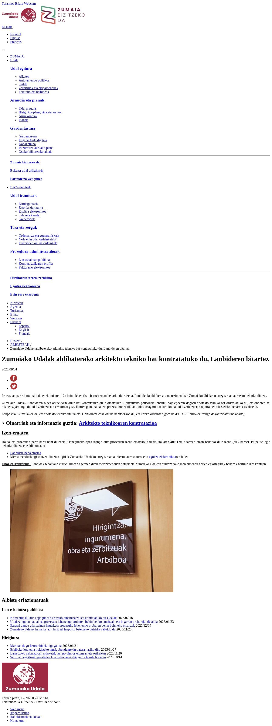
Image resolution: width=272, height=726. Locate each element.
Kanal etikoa (27, 144)
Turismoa (8, 3)
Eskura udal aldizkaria (26, 170)
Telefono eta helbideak (34, 92)
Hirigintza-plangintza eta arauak (40, 112)
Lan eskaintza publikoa (34, 260)
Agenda (15, 307)
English (15, 38)
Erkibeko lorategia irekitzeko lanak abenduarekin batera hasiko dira (55, 649)
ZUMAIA (17, 56)
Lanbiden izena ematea (25, 453)
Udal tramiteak (23, 195)
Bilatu (19, 3)
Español (15, 34)
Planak (23, 120)
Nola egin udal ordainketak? (38, 239)
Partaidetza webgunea (26, 179)
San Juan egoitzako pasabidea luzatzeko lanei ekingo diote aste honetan (58, 657)
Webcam (30, 3)
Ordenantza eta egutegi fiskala (39, 235)
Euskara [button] (7, 27)
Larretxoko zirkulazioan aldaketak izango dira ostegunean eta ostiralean (58, 653)
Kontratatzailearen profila (36, 263)
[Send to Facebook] (13, 380)
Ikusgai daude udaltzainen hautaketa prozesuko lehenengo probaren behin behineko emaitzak (72, 625)
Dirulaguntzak (28, 204)
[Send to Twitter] (13, 388)
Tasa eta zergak (23, 227)
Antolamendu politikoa (34, 80)
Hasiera (15, 341)
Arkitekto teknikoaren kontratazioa (118, 423)
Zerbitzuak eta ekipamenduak (38, 88)
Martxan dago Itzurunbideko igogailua (36, 645)
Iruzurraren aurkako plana (36, 148)
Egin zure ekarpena (24, 294)
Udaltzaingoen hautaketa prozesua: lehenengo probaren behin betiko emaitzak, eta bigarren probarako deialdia (84, 621)
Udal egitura (21, 68)
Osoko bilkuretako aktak (35, 151)
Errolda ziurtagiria (31, 207)
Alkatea (24, 76)
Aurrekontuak (28, 116)
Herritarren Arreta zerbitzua (31, 278)
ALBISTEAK (20, 344)
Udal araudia (27, 108)
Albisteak (16, 303)
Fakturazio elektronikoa (34, 267)
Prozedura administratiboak (35, 251)
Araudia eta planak (27, 100)
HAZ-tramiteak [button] (20, 187)
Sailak (23, 84)
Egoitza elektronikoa (32, 211)
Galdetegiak (27, 219)
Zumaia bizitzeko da (25, 162)
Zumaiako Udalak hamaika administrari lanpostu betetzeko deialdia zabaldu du (63, 629)
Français (15, 42)
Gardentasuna (22, 128)
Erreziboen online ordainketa (38, 243)
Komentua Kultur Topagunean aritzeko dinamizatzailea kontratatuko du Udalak (63, 618)
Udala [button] (14, 60)
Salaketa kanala (29, 215)
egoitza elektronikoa (162, 457)
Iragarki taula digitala (33, 140)
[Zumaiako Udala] (43, 23)
